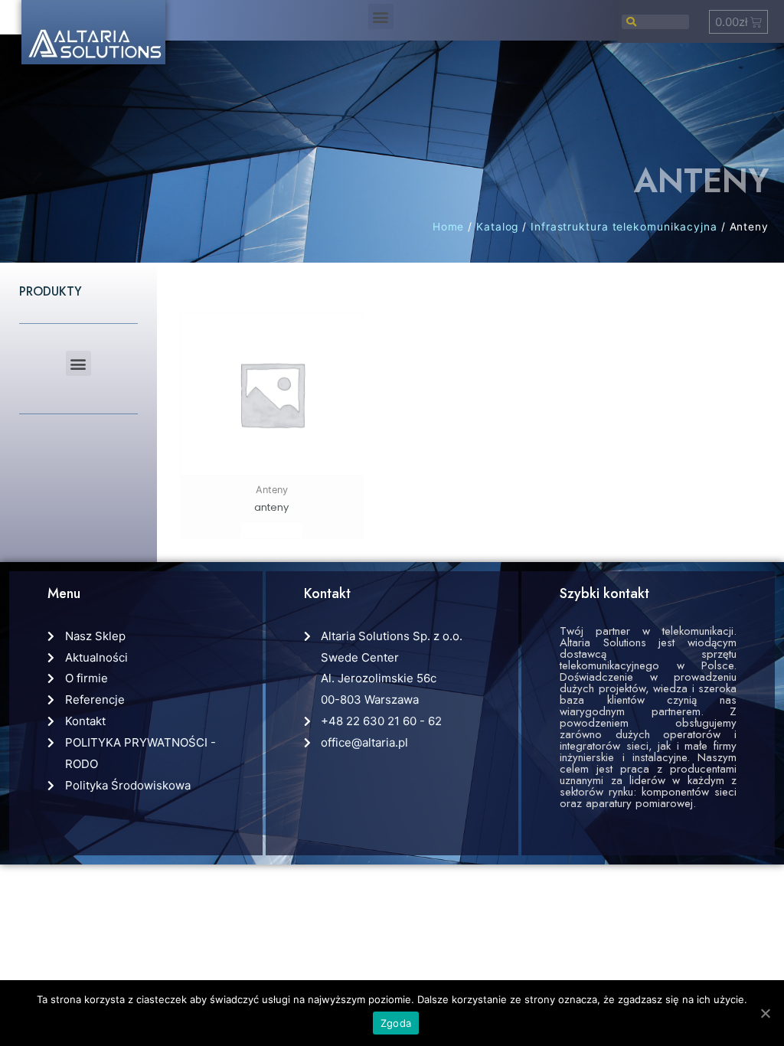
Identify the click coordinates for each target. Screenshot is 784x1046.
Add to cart (271, 530)
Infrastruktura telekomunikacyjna (624, 227)
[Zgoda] (765, 1013)
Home (449, 227)
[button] (381, 16)
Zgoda (396, 1023)
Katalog (497, 227)
